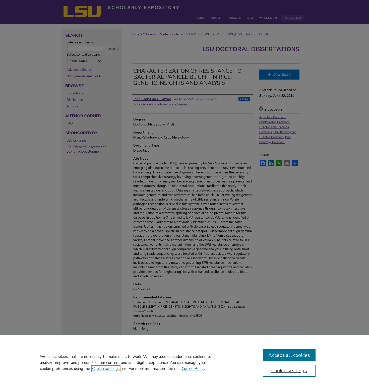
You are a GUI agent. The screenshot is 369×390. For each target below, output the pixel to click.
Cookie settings (106, 368)
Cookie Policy (193, 368)
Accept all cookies (289, 355)
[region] (184, 362)
